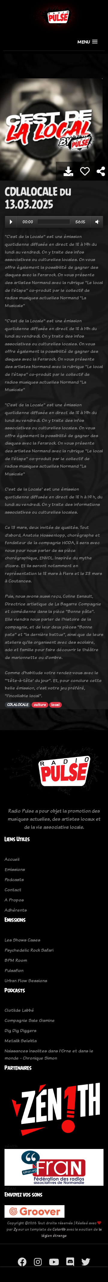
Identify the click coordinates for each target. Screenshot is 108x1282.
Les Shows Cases (22, 940)
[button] (87, 41)
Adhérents (15, 910)
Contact (12, 889)
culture (40, 704)
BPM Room (15, 960)
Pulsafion (13, 970)
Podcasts (14, 879)
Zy (15, 1229)
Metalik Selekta (20, 1040)
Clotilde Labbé (19, 1010)
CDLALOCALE (17, 704)
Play (11, 221)
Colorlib (59, 1229)
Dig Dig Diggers (20, 1030)
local (55, 704)
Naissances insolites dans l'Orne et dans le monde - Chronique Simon (48, 1054)
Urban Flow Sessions (25, 980)
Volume (96, 222)
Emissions (14, 869)
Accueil (12, 859)
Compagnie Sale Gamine (29, 1020)
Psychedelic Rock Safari (28, 950)
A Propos (14, 900)
